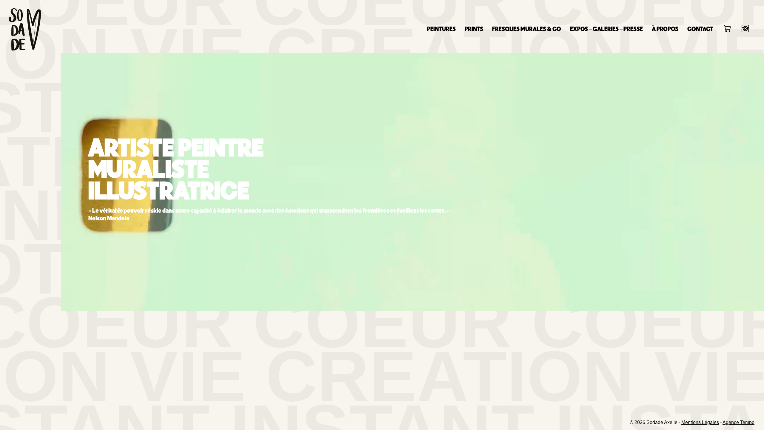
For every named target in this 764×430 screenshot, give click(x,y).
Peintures (441, 29)
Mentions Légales (700, 422)
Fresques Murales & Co (526, 29)
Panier (727, 29)
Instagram (745, 28)
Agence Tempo (738, 422)
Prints (474, 29)
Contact (700, 29)
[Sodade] (24, 29)
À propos (665, 29)
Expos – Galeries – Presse (606, 29)
